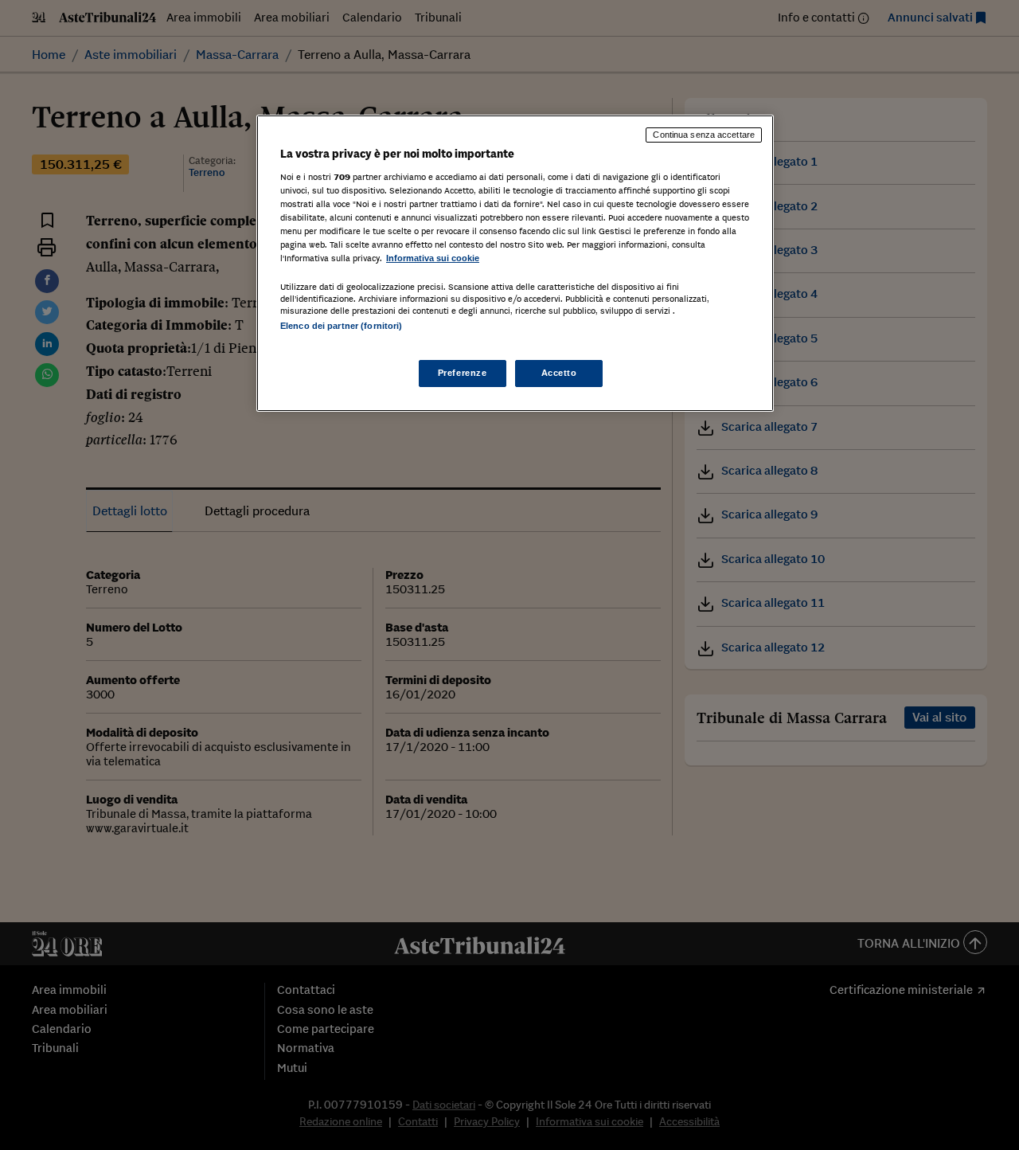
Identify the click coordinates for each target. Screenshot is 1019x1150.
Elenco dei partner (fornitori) (341, 326)
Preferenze (462, 372)
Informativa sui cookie (432, 258)
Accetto (559, 372)
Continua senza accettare (704, 134)
